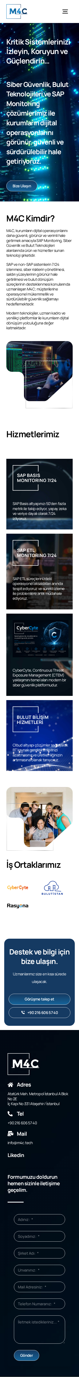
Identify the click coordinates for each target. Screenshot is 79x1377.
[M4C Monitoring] (16, 6)
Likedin (16, 1155)
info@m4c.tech (20, 1142)
